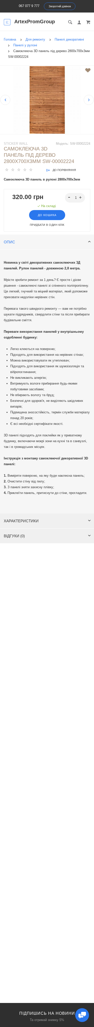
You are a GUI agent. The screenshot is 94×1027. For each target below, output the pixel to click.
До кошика (47, 215)
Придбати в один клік (47, 224)
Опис (9, 242)
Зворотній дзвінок (60, 6)
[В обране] (87, 70)
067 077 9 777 (29, 6)
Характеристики (21, 521)
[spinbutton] (75, 198)
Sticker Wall (16, 143)
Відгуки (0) (14, 536)
